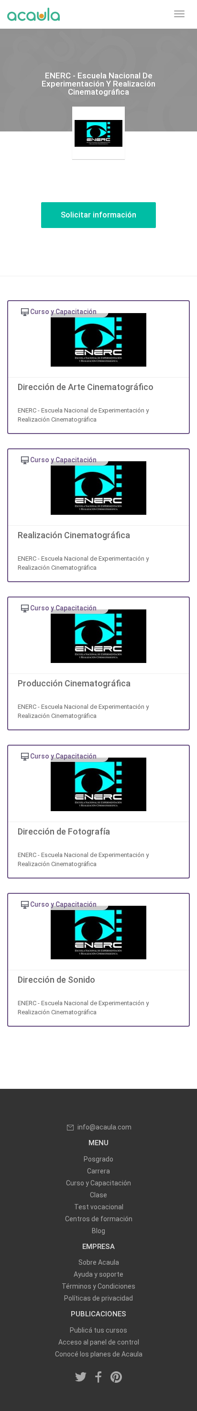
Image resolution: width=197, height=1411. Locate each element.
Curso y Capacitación (98, 1183)
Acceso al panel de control (98, 1342)
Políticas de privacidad (98, 1298)
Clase (98, 1195)
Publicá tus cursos (98, 1330)
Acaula (33, 14)
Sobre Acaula (98, 1262)
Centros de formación (98, 1219)
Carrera (98, 1171)
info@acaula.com (104, 1127)
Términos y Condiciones (98, 1286)
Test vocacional (98, 1207)
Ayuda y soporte (98, 1274)
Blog (98, 1231)
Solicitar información (98, 214)
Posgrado (98, 1159)
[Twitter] (81, 1378)
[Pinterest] (116, 1378)
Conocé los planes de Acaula (98, 1354)
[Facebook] (98, 1378)
